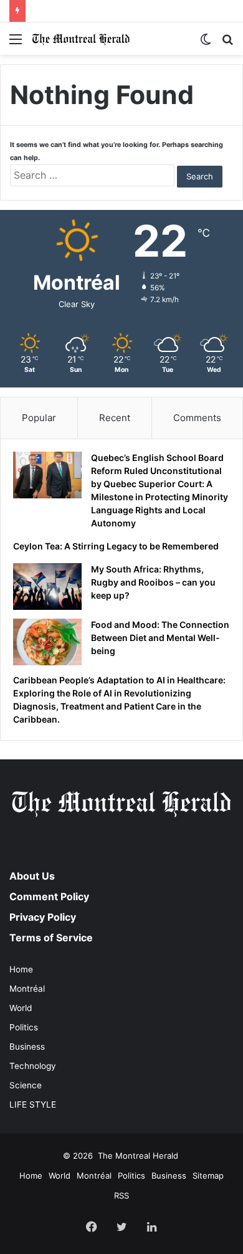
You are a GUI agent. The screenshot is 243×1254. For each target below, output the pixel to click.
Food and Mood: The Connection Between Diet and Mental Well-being (160, 637)
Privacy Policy (42, 917)
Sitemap (208, 1175)
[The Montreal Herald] (81, 38)
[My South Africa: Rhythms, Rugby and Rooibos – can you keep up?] (47, 586)
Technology (32, 1066)
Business (27, 1047)
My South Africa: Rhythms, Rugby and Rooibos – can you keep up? (153, 582)
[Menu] (15, 43)
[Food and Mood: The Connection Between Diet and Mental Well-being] (47, 642)
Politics (23, 1027)
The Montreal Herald (138, 1156)
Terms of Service (51, 937)
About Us (32, 876)
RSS (121, 1195)
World (20, 1008)
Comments (197, 418)
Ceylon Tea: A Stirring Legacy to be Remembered (121, 6)
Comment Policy (49, 896)
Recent (114, 418)
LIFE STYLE (32, 1104)
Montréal (27, 989)
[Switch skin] (205, 43)
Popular (39, 418)
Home (21, 969)
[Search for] (227, 43)
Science (25, 1085)
